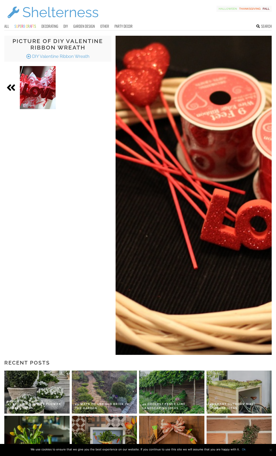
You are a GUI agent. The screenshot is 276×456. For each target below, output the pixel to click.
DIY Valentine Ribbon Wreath (60, 56)
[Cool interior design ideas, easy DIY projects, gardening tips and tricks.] (52, 21)
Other (104, 26)
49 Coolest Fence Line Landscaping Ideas (163, 406)
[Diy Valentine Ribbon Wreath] (38, 87)
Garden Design (84, 26)
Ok (244, 449)
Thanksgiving (249, 8)
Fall (266, 8)
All (6, 26)
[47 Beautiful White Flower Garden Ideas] (37, 392)
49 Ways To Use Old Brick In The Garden (102, 406)
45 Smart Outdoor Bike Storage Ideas (232, 406)
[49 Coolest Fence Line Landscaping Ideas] (171, 392)
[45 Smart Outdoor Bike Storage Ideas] (239, 392)
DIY (65, 26)
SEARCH (266, 26)
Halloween (228, 8)
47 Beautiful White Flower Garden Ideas (34, 406)
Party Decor (123, 26)
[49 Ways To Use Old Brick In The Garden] (104, 392)
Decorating (49, 26)
